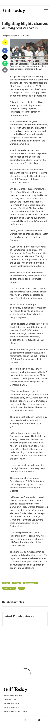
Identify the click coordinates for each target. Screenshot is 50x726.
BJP (21, 588)
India (6, 583)
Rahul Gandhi (9, 588)
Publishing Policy (13, 707)
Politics (16, 583)
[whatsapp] (5, 63)
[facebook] (5, 50)
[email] (5, 70)
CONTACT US (10, 699)
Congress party (30, 583)
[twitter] (5, 57)
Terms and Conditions (15, 711)
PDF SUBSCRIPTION (13, 695)
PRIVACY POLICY (11, 703)
